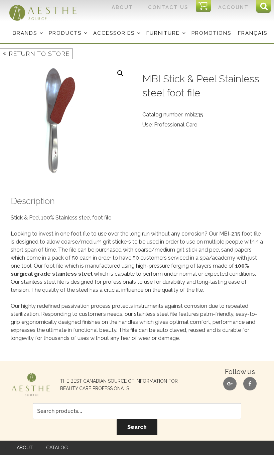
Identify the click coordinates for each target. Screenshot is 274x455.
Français (252, 33)
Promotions (211, 33)
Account (233, 7)
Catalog (57, 447)
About (122, 7)
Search (137, 427)
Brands (25, 33)
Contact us (168, 7)
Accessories (114, 33)
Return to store (36, 53)
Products (65, 33)
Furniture (163, 33)
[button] (120, 73)
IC (205, 6)
